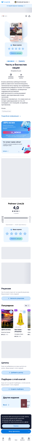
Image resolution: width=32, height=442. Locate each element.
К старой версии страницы (15, 6)
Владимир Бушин (16, 71)
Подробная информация (10, 116)
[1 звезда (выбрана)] (8, 61)
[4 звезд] (19, 48)
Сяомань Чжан (19, 334)
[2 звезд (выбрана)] (10, 61)
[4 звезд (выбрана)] (13, 61)
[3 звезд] (16, 48)
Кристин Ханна (5, 332)
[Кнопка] (11, 312)
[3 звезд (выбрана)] (11, 61)
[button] (16, 32)
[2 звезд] (12, 48)
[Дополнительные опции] (29, 431)
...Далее (26, 422)
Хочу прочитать (14, 431)
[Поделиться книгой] (29, 16)
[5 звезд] (23, 48)
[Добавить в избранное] (26, 16)
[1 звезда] (9, 48)
